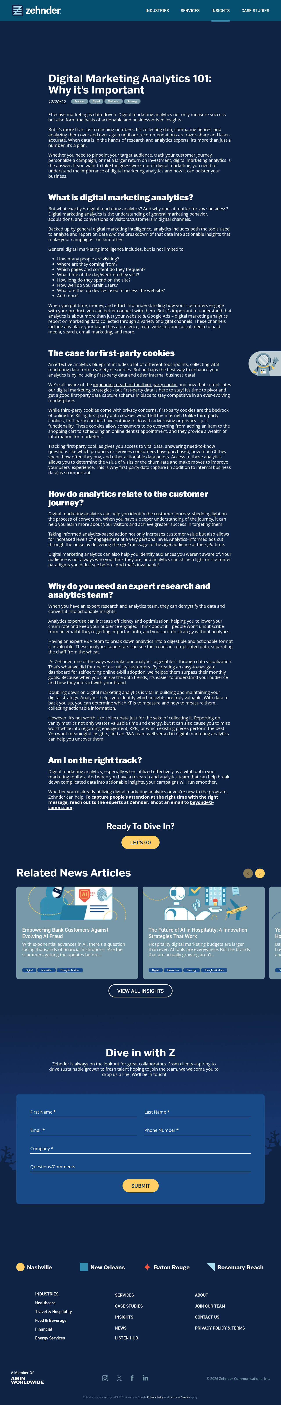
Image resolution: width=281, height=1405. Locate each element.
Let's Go (140, 842)
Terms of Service (179, 1397)
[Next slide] (260, 873)
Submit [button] (140, 1185)
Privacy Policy (155, 1397)
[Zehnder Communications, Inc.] (36, 10)
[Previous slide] (248, 873)
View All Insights (140, 990)
